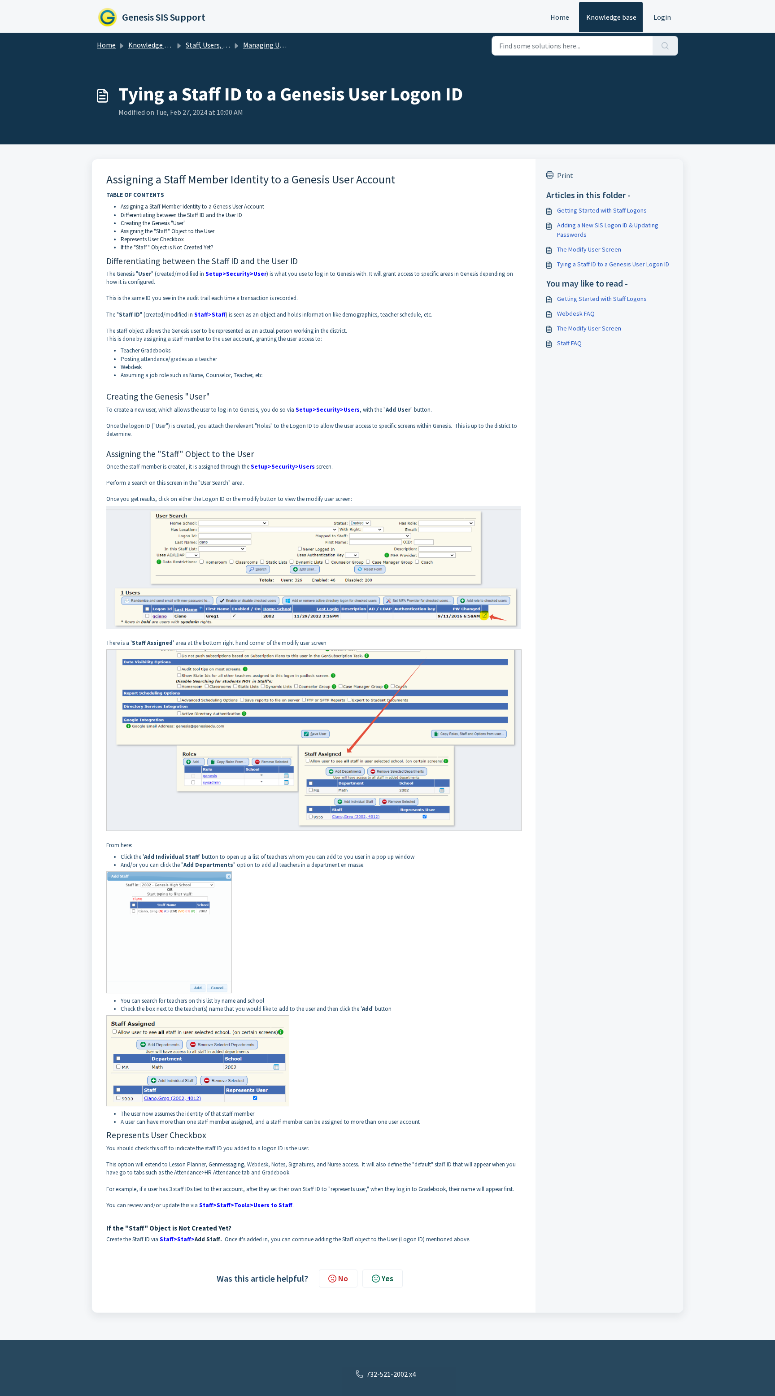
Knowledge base (611, 17)
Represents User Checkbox (152, 239)
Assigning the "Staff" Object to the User (167, 231)
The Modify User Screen (589, 249)
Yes (387, 1278)
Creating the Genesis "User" (153, 223)
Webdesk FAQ (576, 313)
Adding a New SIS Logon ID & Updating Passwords (607, 230)
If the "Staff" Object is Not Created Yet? (167, 247)
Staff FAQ (569, 343)
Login (662, 17)
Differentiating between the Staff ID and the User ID (181, 215)
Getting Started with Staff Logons (602, 210)
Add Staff (207, 1239)
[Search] (665, 46)
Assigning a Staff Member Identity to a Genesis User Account (192, 206)
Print (565, 175)
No (343, 1278)
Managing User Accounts (280, 44)
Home (559, 17)
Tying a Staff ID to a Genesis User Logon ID (613, 264)
